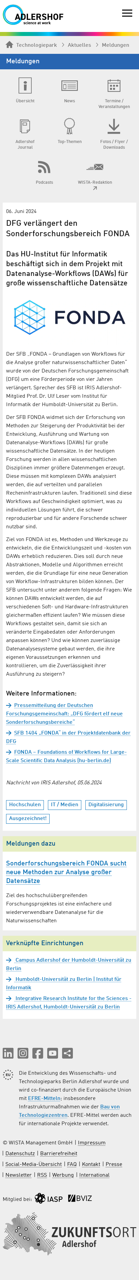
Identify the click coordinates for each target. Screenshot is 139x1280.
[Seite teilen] (67, 1053)
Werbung (63, 1175)
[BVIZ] (80, 1200)
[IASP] (48, 1200)
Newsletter (18, 1175)
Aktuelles (79, 45)
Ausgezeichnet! (28, 818)
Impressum (92, 1143)
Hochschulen (25, 805)
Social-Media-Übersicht (33, 1164)
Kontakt (91, 1164)
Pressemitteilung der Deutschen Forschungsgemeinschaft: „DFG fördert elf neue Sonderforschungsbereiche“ (64, 714)
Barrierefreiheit (58, 1154)
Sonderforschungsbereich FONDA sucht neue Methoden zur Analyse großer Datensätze (66, 872)
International (94, 1175)
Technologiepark (36, 45)
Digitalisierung (106, 805)
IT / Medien (64, 805)
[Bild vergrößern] (69, 318)
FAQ (72, 1164)
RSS (42, 1175)
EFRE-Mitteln (44, 1098)
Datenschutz (20, 1154)
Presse (114, 1164)
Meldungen (115, 45)
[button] (8, 1053)
